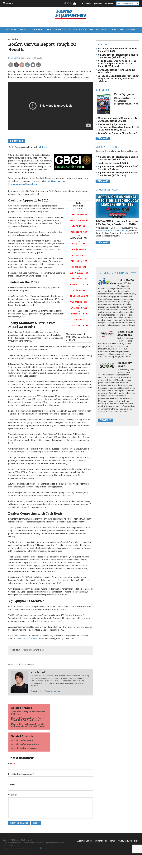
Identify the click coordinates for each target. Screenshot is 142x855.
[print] (38, 65)
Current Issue (101, 841)
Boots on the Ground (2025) (113, 162)
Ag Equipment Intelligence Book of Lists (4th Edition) (118, 167)
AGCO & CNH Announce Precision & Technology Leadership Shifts (117, 223)
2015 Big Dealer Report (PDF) (24, 748)
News (13, 30)
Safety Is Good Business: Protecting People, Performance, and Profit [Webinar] (118, 78)
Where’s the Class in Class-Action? (118, 133)
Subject (11, 784)
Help (121, 30)
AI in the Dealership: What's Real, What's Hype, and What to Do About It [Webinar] (117, 63)
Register (109, 3)
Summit (48, 30)
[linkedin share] (27, 65)
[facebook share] (10, 65)
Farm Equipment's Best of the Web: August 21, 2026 (118, 50)
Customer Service (84, 841)
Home (112, 841)
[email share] (33, 65)
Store (113, 30)
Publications (102, 30)
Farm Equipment (125, 94)
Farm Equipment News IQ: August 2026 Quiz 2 (117, 71)
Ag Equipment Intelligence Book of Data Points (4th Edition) (118, 56)
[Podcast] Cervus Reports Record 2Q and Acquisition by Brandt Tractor (28, 725)
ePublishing (41, 848)
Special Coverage (62, 30)
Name (11, 763)
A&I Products (125, 279)
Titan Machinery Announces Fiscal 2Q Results (28, 712)
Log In (99, 3)
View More (102, 138)
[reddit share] (21, 65)
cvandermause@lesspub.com (24, 184)
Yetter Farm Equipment (125, 333)
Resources (24, 30)
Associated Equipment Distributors (113, 230)
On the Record (27, 664)
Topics (9, 3)
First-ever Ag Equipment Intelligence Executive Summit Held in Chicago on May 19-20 (118, 127)
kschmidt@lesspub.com (54, 181)
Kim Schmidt (15, 58)
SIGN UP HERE (16, 141)
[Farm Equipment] (103, 104)
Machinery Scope (124, 364)
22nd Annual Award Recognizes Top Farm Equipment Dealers (118, 119)
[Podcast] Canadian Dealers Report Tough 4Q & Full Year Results (27, 719)
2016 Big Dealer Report (22, 740)
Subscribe (130, 30)
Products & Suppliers (83, 30)
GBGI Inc (43, 147)
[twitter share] (16, 65)
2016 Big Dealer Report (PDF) (25, 744)
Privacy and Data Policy (128, 841)
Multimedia (37, 30)
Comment (13, 795)
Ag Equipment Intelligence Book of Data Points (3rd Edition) (118, 174)
